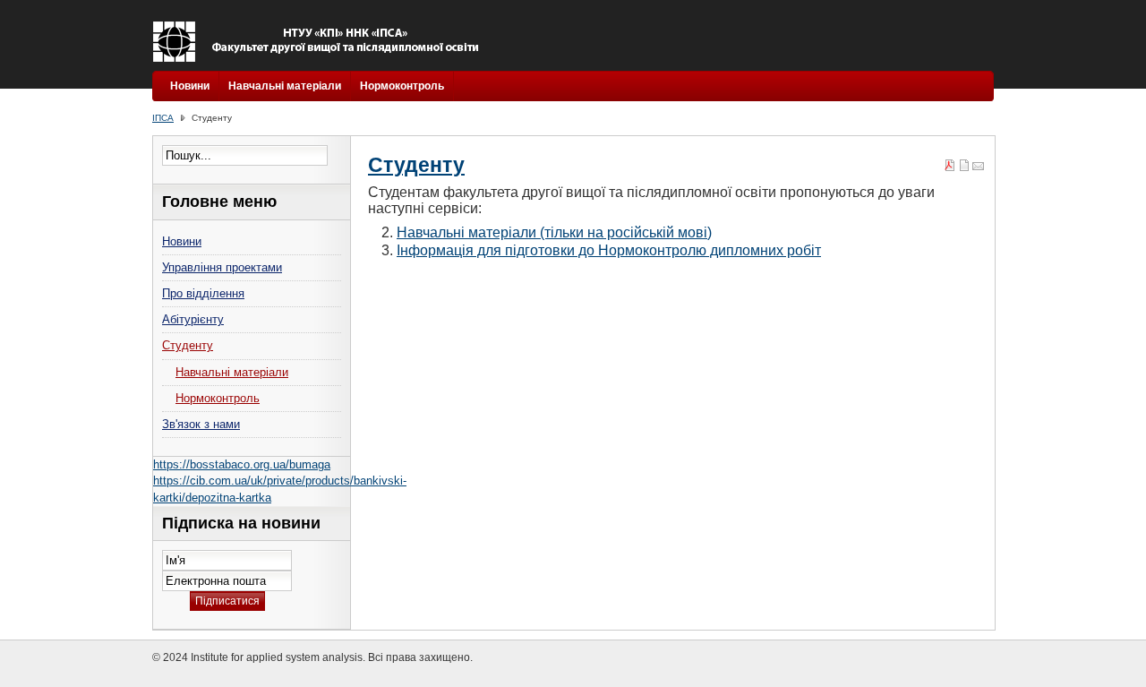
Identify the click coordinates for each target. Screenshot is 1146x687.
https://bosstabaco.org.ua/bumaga (241, 464)
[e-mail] (978, 168)
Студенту (416, 164)
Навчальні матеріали (284, 86)
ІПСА (163, 118)
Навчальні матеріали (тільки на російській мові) (554, 232)
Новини (190, 86)
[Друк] (964, 168)
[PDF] (950, 168)
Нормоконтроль (402, 86)
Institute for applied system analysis (320, 41)
